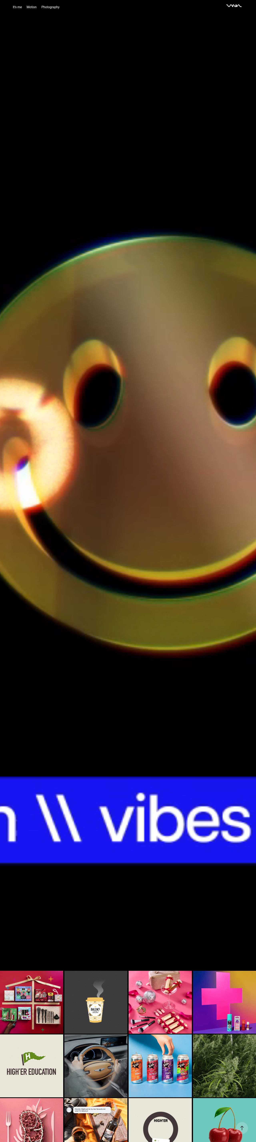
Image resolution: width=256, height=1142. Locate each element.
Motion (32, 7)
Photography (50, 7)
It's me (17, 7)
